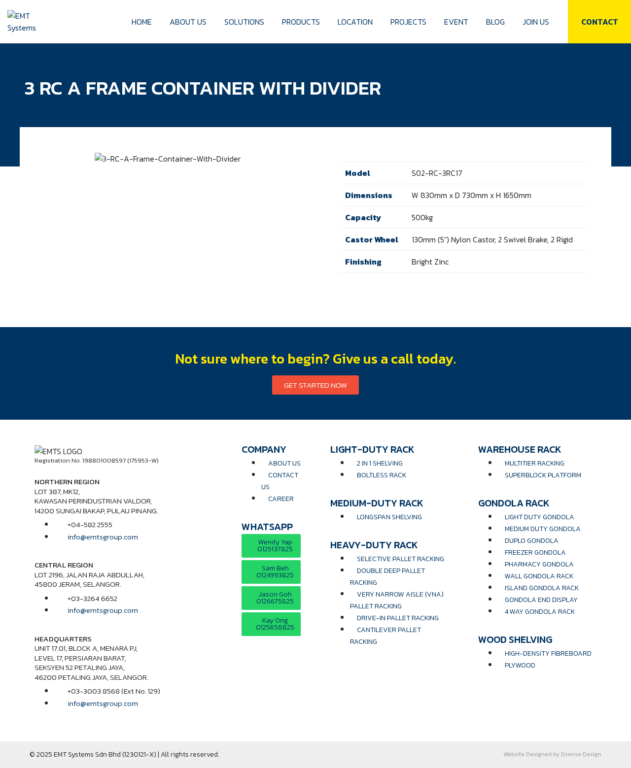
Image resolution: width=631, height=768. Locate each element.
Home (142, 22)
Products (301, 22)
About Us (188, 22)
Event (456, 22)
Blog (495, 22)
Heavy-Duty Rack (374, 544)
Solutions (244, 22)
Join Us (536, 22)
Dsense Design (581, 754)
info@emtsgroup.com (103, 536)
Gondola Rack (514, 503)
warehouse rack (519, 449)
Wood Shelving (515, 639)
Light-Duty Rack (372, 449)
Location (355, 22)
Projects (408, 22)
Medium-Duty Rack (376, 503)
